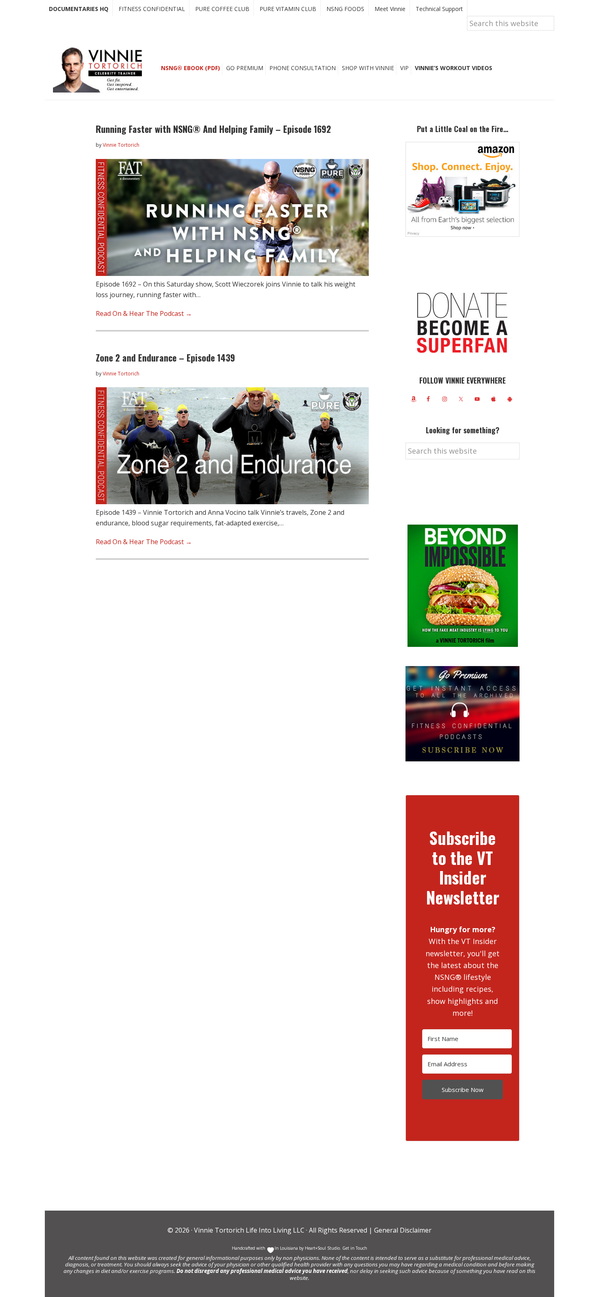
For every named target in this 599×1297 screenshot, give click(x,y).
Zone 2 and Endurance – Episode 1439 (165, 357)
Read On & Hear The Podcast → (144, 313)
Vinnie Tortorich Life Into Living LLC (249, 1230)
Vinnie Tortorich (100, 69)
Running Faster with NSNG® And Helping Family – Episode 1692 (213, 128)
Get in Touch (354, 1248)
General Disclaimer (402, 1230)
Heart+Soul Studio (322, 1248)
